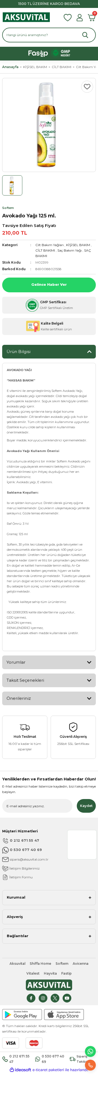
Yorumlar (16, 662)
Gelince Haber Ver (49, 284)
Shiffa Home (40, 963)
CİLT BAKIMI (45, 250)
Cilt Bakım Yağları (49, 245)
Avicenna (80, 963)
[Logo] (26, 17)
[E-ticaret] (48, 1070)
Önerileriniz (19, 698)
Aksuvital (17, 963)
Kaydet (86, 806)
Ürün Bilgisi (18, 351)
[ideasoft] (20, 1070)
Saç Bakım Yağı (69, 250)
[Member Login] (79, 17)
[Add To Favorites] (87, 87)
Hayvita (50, 973)
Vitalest (32, 973)
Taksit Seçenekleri (25, 680)
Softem (62, 963)
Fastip (66, 973)
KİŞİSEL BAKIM (78, 245)
